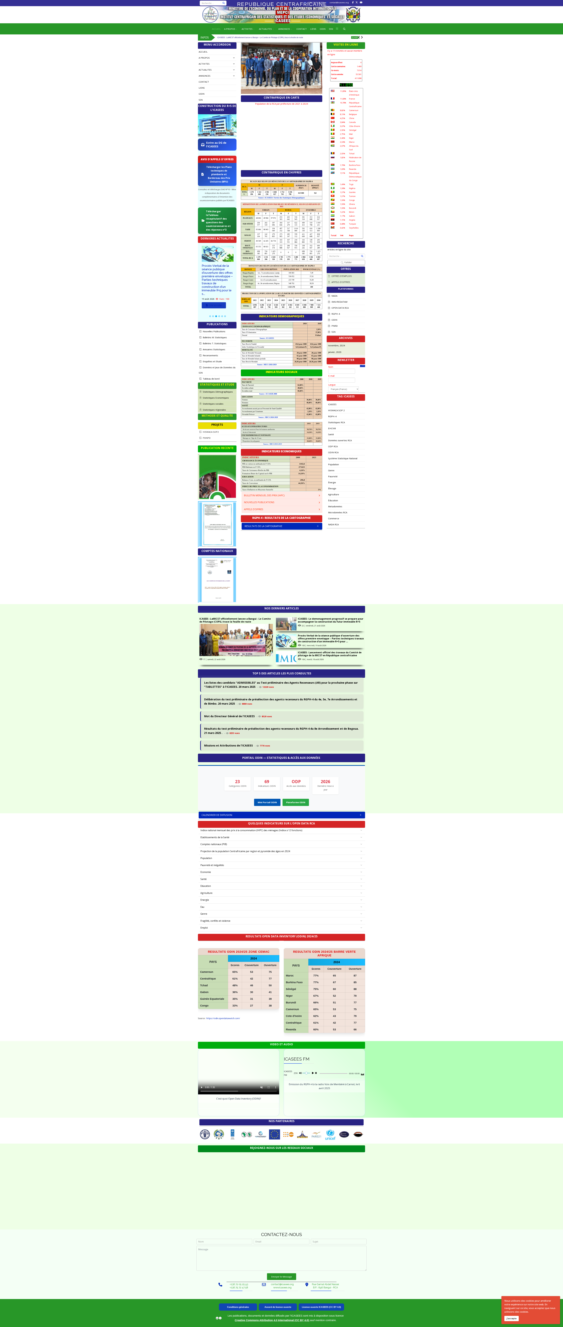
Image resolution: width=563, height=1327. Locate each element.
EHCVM (332, 428)
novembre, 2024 (336, 345)
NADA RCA (333, 524)
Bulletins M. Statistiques (214, 337)
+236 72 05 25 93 (315, 2)
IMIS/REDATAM (339, 301)
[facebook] (352, 2)
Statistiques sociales (212, 403)
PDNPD (206, 437)
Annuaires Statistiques (213, 349)
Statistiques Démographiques (217, 391)
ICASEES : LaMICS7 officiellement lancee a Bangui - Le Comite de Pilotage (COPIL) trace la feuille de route (235, 620)
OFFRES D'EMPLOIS (341, 276)
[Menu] (337, 28)
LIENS (313, 28)
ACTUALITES (265, 28)
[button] (230, 58)
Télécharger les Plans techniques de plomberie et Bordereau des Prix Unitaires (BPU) (219, 174)
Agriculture (333, 494)
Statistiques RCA (336, 422)
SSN (331, 28)
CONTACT (301, 28)
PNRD (334, 325)
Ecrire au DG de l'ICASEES (216, 144)
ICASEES (332, 404)
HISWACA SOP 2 (336, 410)
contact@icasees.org (339, 2)
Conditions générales (238, 1307)
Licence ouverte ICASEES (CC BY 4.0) (321, 1307)
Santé (331, 434)
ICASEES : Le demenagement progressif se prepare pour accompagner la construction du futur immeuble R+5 (261, 35)
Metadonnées (335, 506)
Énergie (332, 482)
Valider (348, 262)
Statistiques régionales (214, 409)
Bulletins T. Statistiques (214, 343)
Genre (331, 470)
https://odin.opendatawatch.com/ (223, 1018)
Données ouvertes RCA (340, 440)
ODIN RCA (333, 452)
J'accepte (512, 1318)
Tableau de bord (210, 378)
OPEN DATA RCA (340, 307)
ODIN (322, 28)
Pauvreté (333, 476)
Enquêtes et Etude (212, 361)
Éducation (333, 500)
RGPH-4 (335, 313)
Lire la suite (215, 294)
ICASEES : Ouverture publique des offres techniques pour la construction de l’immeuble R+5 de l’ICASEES (216, 274)
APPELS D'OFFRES (340, 282)
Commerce (333, 518)
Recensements (210, 355)
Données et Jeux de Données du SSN (217, 370)
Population (333, 464)
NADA (334, 295)
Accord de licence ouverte (277, 1307)
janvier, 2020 (334, 352)
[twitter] (357, 2)
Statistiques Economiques (215, 397)
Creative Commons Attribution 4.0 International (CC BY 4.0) (272, 1320)
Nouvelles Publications (213, 331)
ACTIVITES (247, 28)
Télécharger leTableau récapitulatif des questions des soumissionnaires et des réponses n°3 (218, 220)
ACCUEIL (216, 28)
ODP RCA (333, 446)
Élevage (332, 488)
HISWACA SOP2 (210, 431)
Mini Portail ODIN (267, 802)
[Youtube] (361, 2)
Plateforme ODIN (295, 802)
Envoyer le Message (281, 1276)
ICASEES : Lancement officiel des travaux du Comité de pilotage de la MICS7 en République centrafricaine (330, 654)
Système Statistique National (342, 458)
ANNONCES (284, 28)
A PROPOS (229, 28)
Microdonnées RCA (337, 512)
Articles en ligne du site (339, 249)
